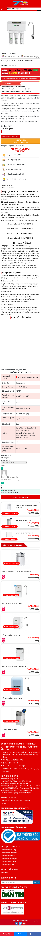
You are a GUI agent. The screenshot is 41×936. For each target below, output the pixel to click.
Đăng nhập (6, 458)
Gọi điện (8, 934)
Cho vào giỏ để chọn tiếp (20, 141)
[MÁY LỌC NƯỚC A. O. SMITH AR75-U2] (20, 654)
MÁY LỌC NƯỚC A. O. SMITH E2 (12, 603)
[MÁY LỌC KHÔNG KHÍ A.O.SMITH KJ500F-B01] (9, 507)
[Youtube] (24, 923)
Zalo (21, 934)
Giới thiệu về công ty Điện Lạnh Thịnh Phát (15, 800)
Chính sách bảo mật (8, 856)
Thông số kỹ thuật (8, 188)
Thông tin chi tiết (7, 185)
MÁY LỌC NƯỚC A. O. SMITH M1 (12, 635)
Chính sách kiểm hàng (8, 862)
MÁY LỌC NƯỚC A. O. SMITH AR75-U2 (14, 666)
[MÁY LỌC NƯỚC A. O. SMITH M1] (20, 622)
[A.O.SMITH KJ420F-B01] (20, 717)
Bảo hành (4, 872)
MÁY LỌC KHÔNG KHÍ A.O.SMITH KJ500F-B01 (16, 572)
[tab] (20, 185)
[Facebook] (16, 923)
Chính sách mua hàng (8, 850)
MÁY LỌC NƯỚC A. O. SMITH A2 (12, 698)
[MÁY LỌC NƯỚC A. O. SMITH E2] (20, 591)
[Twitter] (20, 923)
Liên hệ (3, 803)
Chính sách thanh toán (9, 853)
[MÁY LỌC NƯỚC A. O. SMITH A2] (20, 685)
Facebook (34, 934)
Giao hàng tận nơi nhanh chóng (13, 135)
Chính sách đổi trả (7, 865)
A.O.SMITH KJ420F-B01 (23, 520)
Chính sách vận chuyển (9, 859)
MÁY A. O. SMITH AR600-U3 (24, 533)
